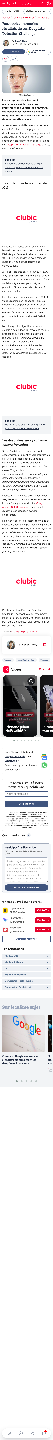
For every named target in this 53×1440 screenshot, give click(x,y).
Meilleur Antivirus (35, 11)
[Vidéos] (20, 1433)
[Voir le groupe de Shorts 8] (38, 740)
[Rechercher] (8, 3)
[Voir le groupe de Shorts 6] (31, 740)
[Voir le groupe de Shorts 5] (28, 740)
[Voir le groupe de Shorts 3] (21, 740)
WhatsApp (11, 761)
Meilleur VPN (12, 11)
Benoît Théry (21, 41)
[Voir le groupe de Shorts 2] (17, 740)
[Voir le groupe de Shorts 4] (24, 740)
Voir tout (44, 669)
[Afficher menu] (3, 3)
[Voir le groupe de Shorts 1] (14, 740)
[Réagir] (6, 58)
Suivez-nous (13, 52)
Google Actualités (15, 756)
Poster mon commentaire (26, 888)
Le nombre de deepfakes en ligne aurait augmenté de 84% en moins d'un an (24, 168)
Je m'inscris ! (26, 804)
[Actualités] (9, 1433)
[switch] (43, 3)
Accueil (6, 17)
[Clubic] (26, 3)
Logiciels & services (23, 17)
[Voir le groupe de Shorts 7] (35, 740)
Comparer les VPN (26, 939)
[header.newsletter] (14, 3)
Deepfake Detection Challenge (24, 145)
